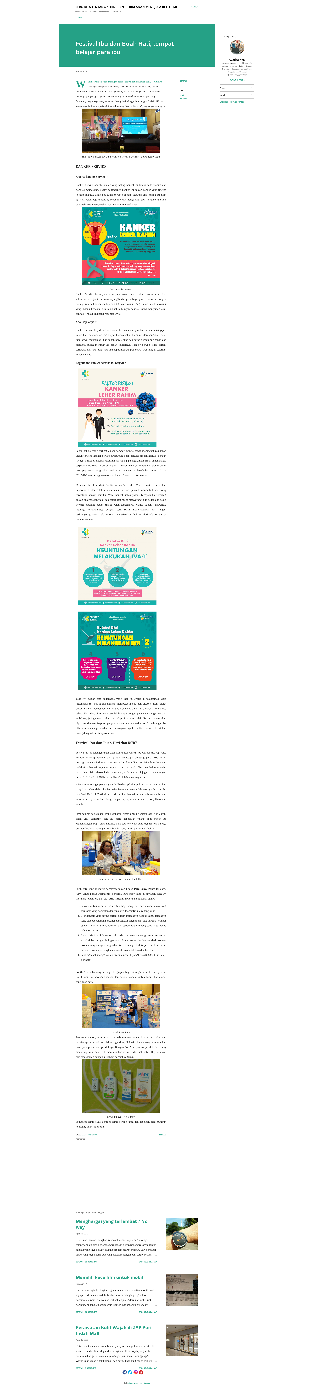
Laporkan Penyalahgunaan (232, 101)
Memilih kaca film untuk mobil (109, 1277)
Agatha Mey (237, 60)
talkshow (183, 98)
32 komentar (91, 1312)
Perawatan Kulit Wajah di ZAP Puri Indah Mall (113, 1330)
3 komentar (90, 1368)
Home (79, 17)
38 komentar (91, 1262)
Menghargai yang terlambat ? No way (111, 1224)
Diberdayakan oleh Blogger (138, 1383)
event (182, 95)
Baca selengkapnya (148, 1262)
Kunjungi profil (237, 80)
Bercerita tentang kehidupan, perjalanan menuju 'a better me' (126, 7)
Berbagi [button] (183, 81)
